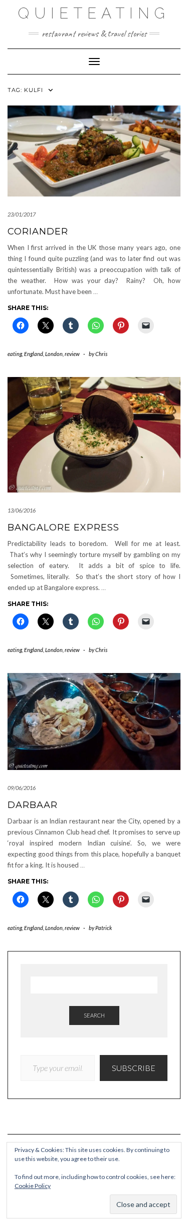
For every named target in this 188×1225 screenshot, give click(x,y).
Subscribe (133, 1067)
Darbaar (33, 805)
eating (15, 353)
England (33, 353)
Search (94, 1015)
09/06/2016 (22, 787)
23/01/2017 (22, 214)
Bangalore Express (63, 527)
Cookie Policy (33, 1186)
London (54, 353)
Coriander (38, 231)
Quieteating (94, 13)
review (72, 353)
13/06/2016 (22, 510)
